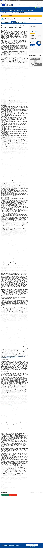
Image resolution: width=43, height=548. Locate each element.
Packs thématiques (7, 10)
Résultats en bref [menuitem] (8, 22)
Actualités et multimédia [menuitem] (23, 22)
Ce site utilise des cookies (6, 545)
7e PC (12, 12)
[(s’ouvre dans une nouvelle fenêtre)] (7, 4)
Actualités (24, 10)
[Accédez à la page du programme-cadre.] (2, 19)
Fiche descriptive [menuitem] (3, 22)
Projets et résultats (13, 10)
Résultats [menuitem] (17, 22)
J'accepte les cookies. (32, 544)
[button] (23, 5)
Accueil (2, 10)
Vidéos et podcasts (19, 10)
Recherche (31, 10)
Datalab (28, 10)
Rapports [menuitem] (13, 22)
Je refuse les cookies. (32, 546)
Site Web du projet (33, 31)
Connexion (19, 4)
